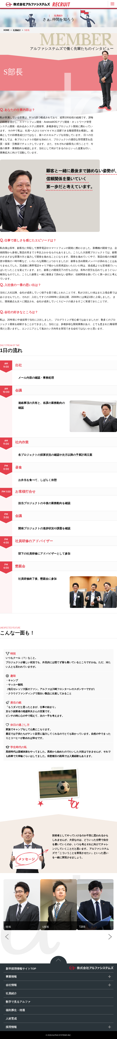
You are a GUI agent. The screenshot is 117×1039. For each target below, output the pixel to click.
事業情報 (11, 976)
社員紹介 (11, 993)
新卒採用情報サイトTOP (21, 968)
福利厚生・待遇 (15, 1010)
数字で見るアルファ (18, 1001)
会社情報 (11, 984)
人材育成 (11, 1018)
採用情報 (11, 1026)
